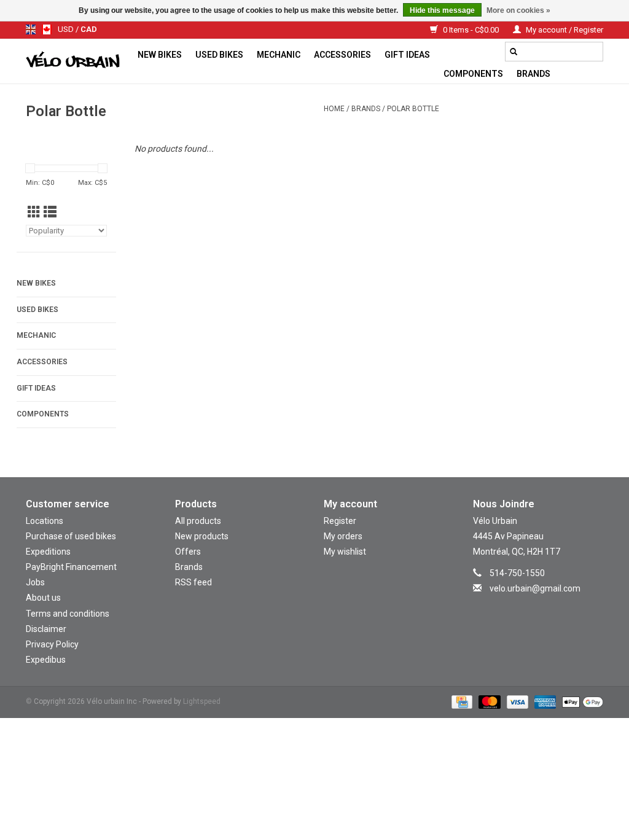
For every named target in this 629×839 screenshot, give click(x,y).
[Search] (513, 51)
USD (67, 29)
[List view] (50, 212)
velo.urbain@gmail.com (535, 588)
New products (202, 536)
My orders (343, 536)
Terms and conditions (67, 614)
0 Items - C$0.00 (471, 29)
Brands (533, 74)
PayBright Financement (71, 567)
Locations (44, 521)
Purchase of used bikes (71, 536)
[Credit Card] (460, 702)
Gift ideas (407, 55)
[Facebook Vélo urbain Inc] (548, 606)
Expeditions (48, 551)
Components (473, 74)
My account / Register (563, 29)
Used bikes (219, 55)
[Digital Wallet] (580, 702)
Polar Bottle (413, 108)
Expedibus (46, 660)
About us (43, 598)
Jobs (35, 582)
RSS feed (193, 582)
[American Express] (544, 702)
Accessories (342, 55)
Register (340, 521)
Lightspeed (202, 701)
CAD (88, 29)
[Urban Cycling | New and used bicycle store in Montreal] (78, 61)
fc (47, 29)
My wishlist (345, 551)
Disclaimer (46, 629)
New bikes (160, 55)
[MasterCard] (488, 702)
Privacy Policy (52, 644)
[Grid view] (34, 212)
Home (334, 108)
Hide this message (442, 10)
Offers (188, 551)
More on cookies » (518, 10)
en (31, 29)
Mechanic (278, 55)
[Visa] (516, 702)
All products (198, 521)
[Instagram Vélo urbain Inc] (527, 606)
